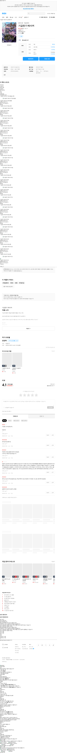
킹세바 (3, 582)
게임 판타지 (26, 23)
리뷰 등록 (50, 407)
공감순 (10, 420)
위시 (1, 91)
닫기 (3, 725)
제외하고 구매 (3, 636)
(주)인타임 (20, 31)
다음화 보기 (2, 737)
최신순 (4, 420)
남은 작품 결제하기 (4, 680)
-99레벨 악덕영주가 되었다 (47, 579)
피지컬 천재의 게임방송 (27, 579)
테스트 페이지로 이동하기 (28, 8)
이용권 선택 (2, 694)
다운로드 (2, 264)
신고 (9, 435)
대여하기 (2, 84)
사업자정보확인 (22, 659)
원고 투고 (24, 646)
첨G (54, 582)
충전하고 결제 (3, 706)
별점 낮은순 (24, 420)
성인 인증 (2, 631)
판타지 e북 (20, 23)
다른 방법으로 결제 (4, 673)
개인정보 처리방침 (9, 659)
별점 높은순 (16, 420)
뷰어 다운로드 (18, 648)
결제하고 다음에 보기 (12, 704)
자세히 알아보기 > (18, 270)
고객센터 (6, 644)
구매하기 (6, 731)
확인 (1, 688)
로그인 (51, 13)
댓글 (48, 435)
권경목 (19, 30)
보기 (1, 725)
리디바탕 (16, 652)
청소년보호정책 (15, 659)
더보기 (53, 351)
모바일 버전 (2, 752)
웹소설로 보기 (25, 40)
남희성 (34, 580)
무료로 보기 (2, 695)
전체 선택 (2, 87)
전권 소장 (47, 58)
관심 (21, 36)
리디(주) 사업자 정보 (6, 657)
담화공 (44, 582)
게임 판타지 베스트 (6, 592)
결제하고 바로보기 (4, 704)
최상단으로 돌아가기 (7, 640)
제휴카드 (16, 646)
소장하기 (2, 86)
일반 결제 (8, 706)
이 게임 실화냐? (16, 579)
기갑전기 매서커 (6, 368)
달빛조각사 (35, 579)
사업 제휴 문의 (25, 648)
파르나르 (14, 580)
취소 (1, 634)
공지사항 (6, 647)
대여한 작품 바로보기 (12, 680)
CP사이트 (17, 650)
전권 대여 (30, 58)
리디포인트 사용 (3, 703)
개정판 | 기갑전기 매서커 (16, 369)
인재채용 (31, 648)
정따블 (24, 582)
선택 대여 (2, 93)
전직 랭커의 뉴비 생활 (6, 579)
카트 (1, 92)
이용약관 (3, 659)
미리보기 (9, 45)
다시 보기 (7, 737)
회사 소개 (31, 646)
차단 (12, 435)
